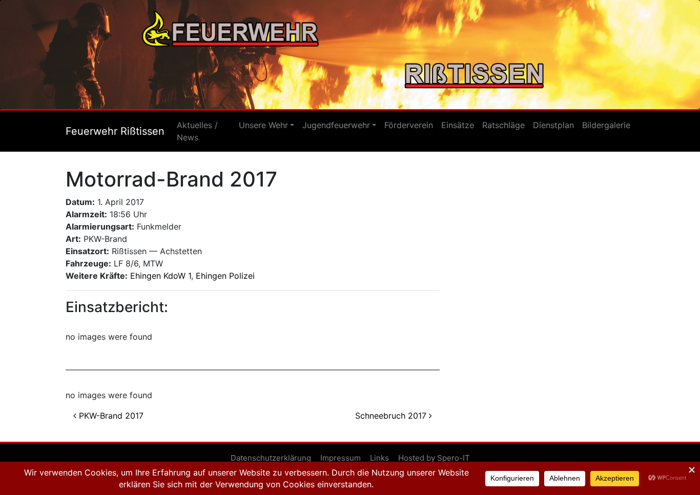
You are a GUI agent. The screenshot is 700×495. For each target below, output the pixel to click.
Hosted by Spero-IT (434, 458)
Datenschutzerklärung (271, 458)
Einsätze (457, 125)
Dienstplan (553, 125)
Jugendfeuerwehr (336, 125)
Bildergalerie (606, 125)
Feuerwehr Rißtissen (115, 131)
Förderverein (408, 125)
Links (379, 458)
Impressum (340, 458)
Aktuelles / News (197, 131)
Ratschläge (503, 125)
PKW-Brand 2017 (109, 415)
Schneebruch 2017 (392, 415)
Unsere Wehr (263, 125)
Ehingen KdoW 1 (160, 276)
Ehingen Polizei (225, 276)
